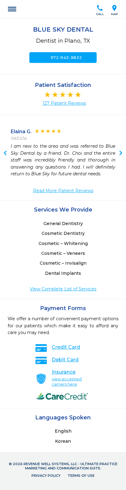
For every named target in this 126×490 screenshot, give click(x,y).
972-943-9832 (63, 57)
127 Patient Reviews (64, 103)
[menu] (12, 9)
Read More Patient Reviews (63, 190)
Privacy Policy (46, 475)
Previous (120, 153)
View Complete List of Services (63, 289)
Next (5, 153)
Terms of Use (81, 475)
